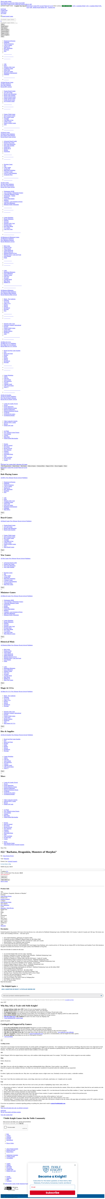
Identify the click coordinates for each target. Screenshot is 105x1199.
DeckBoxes (7, 308)
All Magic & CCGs (6, 691)
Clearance (6, 452)
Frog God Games (8, 71)
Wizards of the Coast (9, 67)
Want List (46, 6)
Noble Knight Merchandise (11, 438)
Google (8, 1176)
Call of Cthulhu (8, 45)
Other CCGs (7, 303)
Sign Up (21, 1123)
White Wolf (7, 70)
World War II (7, 148)
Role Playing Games (6, 466)
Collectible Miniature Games (11, 194)
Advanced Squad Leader (10, 141)
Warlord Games (8, 275)
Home (5, 841)
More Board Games (9, 547)
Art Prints (6, 431)
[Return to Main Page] (1, 514)
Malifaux (6, 200)
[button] (7, 848)
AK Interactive (8, 381)
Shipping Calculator (10, 1153)
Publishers (24, 477)
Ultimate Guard (8, 384)
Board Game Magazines (10, 94)
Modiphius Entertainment (10, 73)
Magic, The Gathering (9, 299)
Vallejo (6, 376)
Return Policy (10, 1151)
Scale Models (7, 256)
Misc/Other (7, 437)
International (9, 1140)
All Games (3, 13)
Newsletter (9, 1168)
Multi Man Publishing (9, 170)
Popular (6, 444)
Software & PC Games (10, 422)
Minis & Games (5, 29)
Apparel (6, 435)
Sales (5, 455)
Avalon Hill (7, 169)
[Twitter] (11, 1183)
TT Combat (7, 227)
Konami (6, 326)
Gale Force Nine (8, 229)
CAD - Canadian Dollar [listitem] (92, 6)
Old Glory (6, 276)
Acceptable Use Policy (69, 999)
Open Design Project (9, 844)
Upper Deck (7, 329)
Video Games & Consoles (10, 421)
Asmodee (6, 118)
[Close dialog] (75, 1165)
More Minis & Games (9, 633)
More (2, 36)
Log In (51, 6)
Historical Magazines (9, 409)
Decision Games (8, 164)
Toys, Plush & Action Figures (11, 432)
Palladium (6, 74)
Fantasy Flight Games (9, 114)
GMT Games (7, 167)
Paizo (5, 65)
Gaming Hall (4, 10)
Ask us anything (8, 1036)
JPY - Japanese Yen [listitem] (50, 7)
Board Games (4, 26)
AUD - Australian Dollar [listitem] (78, 6)
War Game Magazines (9, 144)
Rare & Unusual (8, 445)
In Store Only (7, 458)
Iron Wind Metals (8, 226)
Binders (6, 305)
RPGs (2, 24)
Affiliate (8, 1165)
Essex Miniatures (8, 273)
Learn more (13, 1018)
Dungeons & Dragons (9, 41)
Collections (3, 12)
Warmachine (7, 195)
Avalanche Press (8, 174)
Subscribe (52, 1193)
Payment (8, 1138)
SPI (5, 166)
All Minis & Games (6, 596)
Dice (5, 51)
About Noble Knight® (12, 1149)
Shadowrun (7, 46)
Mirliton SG (7, 282)
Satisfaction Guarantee (12, 1155)
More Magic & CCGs (9, 723)
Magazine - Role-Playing (7, 908)
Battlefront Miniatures (9, 272)
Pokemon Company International (12, 325)
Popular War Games (9, 142)
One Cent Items (8, 457)
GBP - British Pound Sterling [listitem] (37, 7)
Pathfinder (6, 42)
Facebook (8, 1181)
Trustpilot (8, 1178)
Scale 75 (6, 387)
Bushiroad (6, 332)
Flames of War (7, 247)
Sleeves (6, 306)
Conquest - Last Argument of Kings (13, 201)
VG (7, 871)
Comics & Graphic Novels (11, 403)
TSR (5, 64)
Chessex (6, 382)
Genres (6, 460)
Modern (6, 150)
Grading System (10, 1156)
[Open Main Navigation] (1, 15)
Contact (35, 6)
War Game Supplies (9, 145)
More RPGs (7, 509)
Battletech (6, 197)
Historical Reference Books (11, 411)
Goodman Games (8, 68)
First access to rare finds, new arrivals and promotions (17, 1121)
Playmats (6, 309)
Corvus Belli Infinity (9, 198)
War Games (4, 28)
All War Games (5, 558)
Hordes (13, 195)
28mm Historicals (8, 251)
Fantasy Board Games (9, 98)
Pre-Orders (7, 447)
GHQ (5, 270)
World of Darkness (9, 44)
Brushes (6, 355)
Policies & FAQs (10, 1150)
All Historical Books (9, 415)
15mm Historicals (8, 250)
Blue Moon (7, 281)
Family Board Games (9, 100)
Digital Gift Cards (8, 425)
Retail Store (30, 6)
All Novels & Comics (9, 414)
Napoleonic (7, 151)
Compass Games (8, 171)
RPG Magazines (8, 48)
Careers (8, 1163)
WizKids (6, 220)
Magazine (6, 858)
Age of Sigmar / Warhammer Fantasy (13, 192)
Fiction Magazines (8, 406)
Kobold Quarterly (19, 844)
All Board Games (5, 521)
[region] (52, 993)
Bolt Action (7, 246)
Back (2, 469)
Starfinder (6, 49)
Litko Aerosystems (9, 385)
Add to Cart (4, 877)
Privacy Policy (10, 1143)
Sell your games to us (10, 1016)
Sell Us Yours (4, 881)
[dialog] (52, 1073)
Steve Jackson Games (9, 115)
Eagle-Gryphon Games (10, 123)
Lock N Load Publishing (10, 173)
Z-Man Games (7, 121)
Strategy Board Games (10, 97)
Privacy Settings (10, 1141)
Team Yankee (7, 249)
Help (7, 1134)
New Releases (7, 450)
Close (2, 1106)
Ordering (8, 1137)
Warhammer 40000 (9, 600)
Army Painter (7, 379)
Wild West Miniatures (9, 203)
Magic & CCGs (4, 33)
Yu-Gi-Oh (6, 302)
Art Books (6, 412)
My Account (40, 6)
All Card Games (8, 92)
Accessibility (9, 1158)
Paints (5, 257)
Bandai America (8, 331)
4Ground (6, 222)
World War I (7, 147)
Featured (6, 451)
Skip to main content (6, 1)
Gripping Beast (8, 279)
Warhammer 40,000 (9, 191)
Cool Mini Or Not (8, 120)
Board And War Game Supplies (12, 350)
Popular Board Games (9, 91)
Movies (6, 424)
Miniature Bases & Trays (10, 253)
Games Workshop (8, 217)
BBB (7, 1179)
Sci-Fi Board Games (9, 101)
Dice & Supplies (5, 34)
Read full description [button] (6, 981)
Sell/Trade (3, 9)
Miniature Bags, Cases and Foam (12, 254)
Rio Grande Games (9, 117)
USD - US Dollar (67, 6)
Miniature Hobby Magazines (11, 204)
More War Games (8, 584)
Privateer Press (8, 225)
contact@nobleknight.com (36, 1033)
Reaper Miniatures (8, 219)
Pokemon (6, 300)
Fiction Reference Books (10, 408)
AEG (5, 124)
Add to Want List (5, 879)
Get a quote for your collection (66, 1032)
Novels (6, 405)
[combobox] (8, 19)
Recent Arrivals (8, 448)
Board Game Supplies (9, 95)
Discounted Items (8, 454)
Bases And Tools (8, 353)
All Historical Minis (6, 645)
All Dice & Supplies (6, 735)
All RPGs (3, 477)
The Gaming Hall (10, 464)
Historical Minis (5, 31)
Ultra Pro (6, 378)
